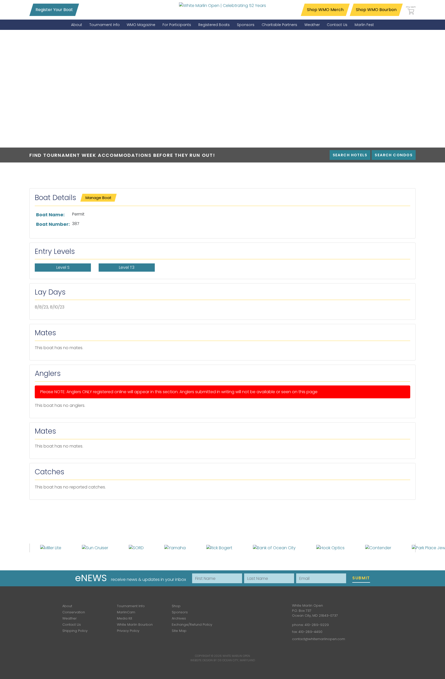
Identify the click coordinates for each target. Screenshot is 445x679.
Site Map (179, 630)
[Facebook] (240, 609)
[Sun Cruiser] (95, 548)
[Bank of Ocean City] (274, 548)
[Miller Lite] (50, 548)
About (67, 606)
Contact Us (71, 624)
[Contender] (378, 548)
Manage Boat (98, 197)
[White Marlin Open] (222, 5)
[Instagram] (255, 609)
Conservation (73, 612)
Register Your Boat (54, 10)
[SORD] (136, 548)
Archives (179, 618)
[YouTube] (270, 609)
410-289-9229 (317, 624)
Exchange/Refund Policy (192, 624)
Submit (361, 578)
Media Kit (124, 618)
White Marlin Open (236, 656)
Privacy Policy (128, 630)
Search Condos (394, 155)
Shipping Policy (75, 630)
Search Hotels (350, 155)
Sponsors (180, 612)
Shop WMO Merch (325, 10)
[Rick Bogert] (219, 548)
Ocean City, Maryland (238, 660)
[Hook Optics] (330, 548)
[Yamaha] (175, 548)
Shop (176, 606)
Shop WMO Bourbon (376, 10)
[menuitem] (76, 25)
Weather (69, 618)
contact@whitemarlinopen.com (318, 639)
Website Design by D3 (205, 660)
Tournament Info (131, 606)
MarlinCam (126, 612)
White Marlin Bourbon (135, 624)
